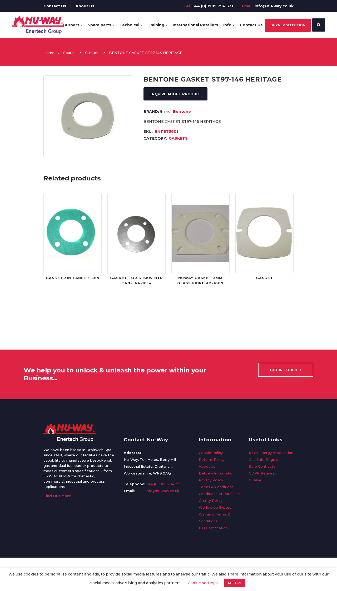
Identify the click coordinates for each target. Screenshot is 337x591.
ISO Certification (213, 528)
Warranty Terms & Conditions (215, 517)
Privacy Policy (211, 480)
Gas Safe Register (265, 459)
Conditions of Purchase (219, 494)
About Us (85, 6)
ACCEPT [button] (234, 583)
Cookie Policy (211, 453)
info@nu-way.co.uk (274, 6)
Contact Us (54, 6)
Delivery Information (217, 473)
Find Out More (57, 496)
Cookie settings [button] (203, 582)
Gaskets (92, 52)
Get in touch (283, 370)
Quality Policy (210, 500)
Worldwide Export (215, 507)
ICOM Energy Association (271, 453)
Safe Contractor (263, 466)
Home (48, 52)
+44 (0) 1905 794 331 (212, 6)
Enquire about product (175, 94)
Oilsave (255, 480)
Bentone (182, 111)
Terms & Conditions (216, 487)
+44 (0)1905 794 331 (163, 484)
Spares (69, 52)
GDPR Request (262, 473)
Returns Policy (211, 459)
